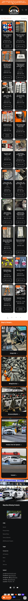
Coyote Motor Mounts (21, 270)
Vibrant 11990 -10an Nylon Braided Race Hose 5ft (7, 183)
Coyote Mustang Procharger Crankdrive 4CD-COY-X (20, 154)
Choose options (7, 46)
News (4, 557)
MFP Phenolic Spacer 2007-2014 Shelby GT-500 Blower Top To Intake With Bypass (7, 66)
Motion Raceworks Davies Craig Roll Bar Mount (7, 213)
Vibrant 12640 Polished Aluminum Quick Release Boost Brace (7, 241)
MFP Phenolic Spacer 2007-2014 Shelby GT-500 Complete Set (7, 299)
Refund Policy (6, 534)
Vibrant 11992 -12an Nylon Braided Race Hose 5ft (20, 183)
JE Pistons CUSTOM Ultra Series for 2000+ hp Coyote (7, 35)
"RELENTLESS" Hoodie (20, 298)
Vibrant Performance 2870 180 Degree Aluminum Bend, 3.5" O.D (21, 66)
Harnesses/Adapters (13, 414)
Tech (4, 561)
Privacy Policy (6, 530)
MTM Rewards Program (8, 541)
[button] (2, 10)
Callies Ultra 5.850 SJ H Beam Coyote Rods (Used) (20, 35)
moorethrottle (12, 599)
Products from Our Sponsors (13, 444)
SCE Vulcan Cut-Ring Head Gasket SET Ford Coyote (21, 96)
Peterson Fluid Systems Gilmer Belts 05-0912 (20, 240)
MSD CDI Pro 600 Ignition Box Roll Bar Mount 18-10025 (21, 213)
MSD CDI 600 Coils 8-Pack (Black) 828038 (7, 271)
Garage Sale (13, 353)
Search (4, 527)
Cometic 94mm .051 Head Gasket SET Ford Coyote (7, 96)
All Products (5, 554)
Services (5, 564)
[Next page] (20, 317)
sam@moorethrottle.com (9, 573)
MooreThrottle (12, 575)
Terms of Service (6, 537)
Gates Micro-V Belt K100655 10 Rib (7, 154)
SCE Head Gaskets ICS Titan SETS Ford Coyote (7, 125)
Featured (13, 475)
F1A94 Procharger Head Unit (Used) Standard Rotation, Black (20, 125)
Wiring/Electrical (13, 383)
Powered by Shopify (17, 599)
